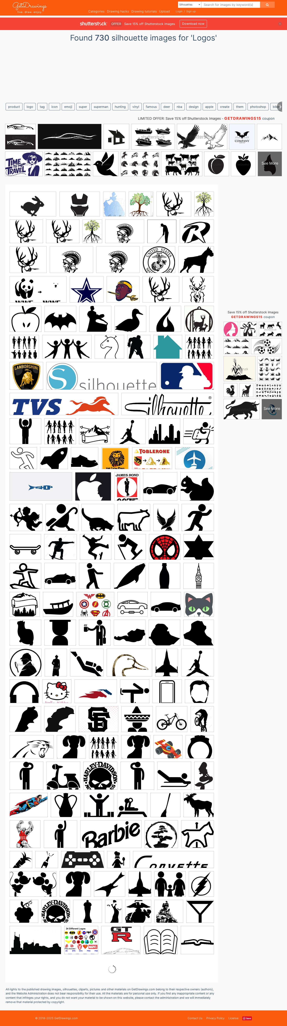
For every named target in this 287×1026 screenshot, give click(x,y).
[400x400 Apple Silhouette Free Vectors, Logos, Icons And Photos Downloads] (25, 321)
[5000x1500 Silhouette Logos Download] (168, 407)
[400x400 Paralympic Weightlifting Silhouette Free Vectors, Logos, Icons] (132, 808)
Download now (193, 24)
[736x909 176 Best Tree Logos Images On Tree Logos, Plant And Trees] (141, 207)
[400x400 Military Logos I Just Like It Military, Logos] (159, 262)
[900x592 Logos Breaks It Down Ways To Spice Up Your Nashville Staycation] (35, 943)
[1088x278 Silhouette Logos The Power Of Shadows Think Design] (64, 407)
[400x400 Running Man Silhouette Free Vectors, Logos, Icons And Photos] (23, 461)
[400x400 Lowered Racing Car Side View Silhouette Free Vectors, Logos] (160, 489)
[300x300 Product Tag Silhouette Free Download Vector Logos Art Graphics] (199, 349)
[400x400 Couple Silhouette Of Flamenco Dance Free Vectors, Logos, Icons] (95, 321)
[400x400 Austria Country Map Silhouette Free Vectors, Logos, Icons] (129, 635)
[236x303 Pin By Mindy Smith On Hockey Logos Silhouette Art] (138, 349)
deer (166, 107)
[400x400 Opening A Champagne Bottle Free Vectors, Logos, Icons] (47, 862)
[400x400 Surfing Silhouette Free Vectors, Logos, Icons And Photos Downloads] (25, 578)
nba (179, 107)
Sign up (191, 11)
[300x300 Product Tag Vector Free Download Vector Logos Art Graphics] (103, 749)
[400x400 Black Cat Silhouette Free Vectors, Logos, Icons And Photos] (98, 520)
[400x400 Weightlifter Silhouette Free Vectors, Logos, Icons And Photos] (99, 808)
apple (209, 107)
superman (101, 107)
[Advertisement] (143, 70)
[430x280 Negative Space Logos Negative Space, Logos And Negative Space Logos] (33, 207)
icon (54, 107)
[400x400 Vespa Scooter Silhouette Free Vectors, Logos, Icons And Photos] (63, 778)
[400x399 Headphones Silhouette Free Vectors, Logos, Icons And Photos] (24, 694)
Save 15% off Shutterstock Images (253, 312)
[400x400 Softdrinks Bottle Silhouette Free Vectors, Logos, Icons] (164, 578)
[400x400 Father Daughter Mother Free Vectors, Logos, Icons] (170, 886)
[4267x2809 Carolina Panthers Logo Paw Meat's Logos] (31, 749)
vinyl (135, 107)
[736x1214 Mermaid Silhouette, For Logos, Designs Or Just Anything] (204, 778)
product (14, 107)
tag (42, 107)
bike (276, 107)
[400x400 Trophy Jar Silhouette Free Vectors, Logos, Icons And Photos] (66, 808)
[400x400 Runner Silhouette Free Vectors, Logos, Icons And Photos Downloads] (198, 520)
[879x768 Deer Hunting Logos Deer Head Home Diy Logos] (62, 234)
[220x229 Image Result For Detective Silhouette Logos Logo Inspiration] (25, 665)
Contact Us (195, 1018)
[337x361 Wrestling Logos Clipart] (25, 836)
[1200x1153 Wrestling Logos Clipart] (199, 807)
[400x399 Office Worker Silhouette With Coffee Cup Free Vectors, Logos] (95, 635)
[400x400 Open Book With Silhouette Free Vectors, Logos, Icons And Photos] (160, 943)
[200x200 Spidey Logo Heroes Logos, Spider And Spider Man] (164, 549)
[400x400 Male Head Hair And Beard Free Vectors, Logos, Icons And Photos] (199, 694)
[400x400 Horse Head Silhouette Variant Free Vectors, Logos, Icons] (109, 349)
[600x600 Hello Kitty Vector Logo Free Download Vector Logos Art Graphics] (56, 694)
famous (151, 107)
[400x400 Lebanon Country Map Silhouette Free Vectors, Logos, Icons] (25, 721)
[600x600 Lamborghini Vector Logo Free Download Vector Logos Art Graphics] (26, 378)
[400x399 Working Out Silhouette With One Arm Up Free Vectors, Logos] (60, 836)
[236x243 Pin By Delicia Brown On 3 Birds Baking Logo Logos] (168, 349)
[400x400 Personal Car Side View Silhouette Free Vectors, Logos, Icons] (166, 607)
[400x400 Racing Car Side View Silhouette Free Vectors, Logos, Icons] (60, 578)
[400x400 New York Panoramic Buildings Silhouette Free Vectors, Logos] (164, 434)
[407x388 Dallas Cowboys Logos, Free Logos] (86, 292)
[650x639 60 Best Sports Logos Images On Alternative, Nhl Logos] (123, 292)
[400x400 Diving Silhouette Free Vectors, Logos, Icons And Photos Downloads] (86, 665)
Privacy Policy (215, 1018)
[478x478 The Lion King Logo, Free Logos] (115, 461)
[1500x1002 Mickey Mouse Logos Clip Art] (33, 886)
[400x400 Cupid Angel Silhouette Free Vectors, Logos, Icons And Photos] (26, 520)
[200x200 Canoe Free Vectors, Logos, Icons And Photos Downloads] (58, 607)
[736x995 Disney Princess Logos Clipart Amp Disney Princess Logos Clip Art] (114, 207)
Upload (164, 11)
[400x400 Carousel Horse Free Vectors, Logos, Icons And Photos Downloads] (197, 836)
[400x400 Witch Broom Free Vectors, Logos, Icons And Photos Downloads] (165, 808)
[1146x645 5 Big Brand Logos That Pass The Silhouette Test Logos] (38, 292)
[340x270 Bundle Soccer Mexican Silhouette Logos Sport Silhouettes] (98, 722)
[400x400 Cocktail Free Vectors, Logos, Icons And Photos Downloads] (200, 913)
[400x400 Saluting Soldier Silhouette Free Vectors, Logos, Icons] (26, 778)
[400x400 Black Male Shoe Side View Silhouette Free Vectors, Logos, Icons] (84, 461)
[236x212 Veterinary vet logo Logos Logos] (196, 262)
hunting (120, 107)
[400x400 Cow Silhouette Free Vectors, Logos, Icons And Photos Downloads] (134, 520)
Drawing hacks (118, 11)
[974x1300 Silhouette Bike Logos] (202, 721)
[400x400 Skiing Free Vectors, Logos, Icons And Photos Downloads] (130, 549)
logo (30, 107)
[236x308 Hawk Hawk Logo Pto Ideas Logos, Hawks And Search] (165, 520)
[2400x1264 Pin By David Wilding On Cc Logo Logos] (82, 862)
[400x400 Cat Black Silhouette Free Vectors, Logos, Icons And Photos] (25, 635)
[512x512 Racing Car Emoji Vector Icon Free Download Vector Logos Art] (168, 749)
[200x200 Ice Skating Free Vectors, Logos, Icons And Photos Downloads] (134, 694)
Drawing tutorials (144, 11)
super (83, 107)
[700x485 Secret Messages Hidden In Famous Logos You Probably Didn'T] (152, 461)
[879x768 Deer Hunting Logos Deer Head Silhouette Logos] (174, 207)
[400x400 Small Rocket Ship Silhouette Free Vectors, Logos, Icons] (54, 461)
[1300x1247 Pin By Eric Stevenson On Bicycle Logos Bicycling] (60, 549)
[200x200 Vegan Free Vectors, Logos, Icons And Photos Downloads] (24, 914)
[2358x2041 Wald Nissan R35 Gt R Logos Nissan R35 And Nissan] (121, 943)
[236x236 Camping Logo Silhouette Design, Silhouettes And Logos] (25, 607)
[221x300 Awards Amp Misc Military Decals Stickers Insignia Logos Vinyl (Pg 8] (139, 886)
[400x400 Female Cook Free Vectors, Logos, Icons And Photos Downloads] (118, 862)
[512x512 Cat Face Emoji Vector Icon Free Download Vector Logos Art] (199, 607)
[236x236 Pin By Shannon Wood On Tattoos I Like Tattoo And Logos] (130, 321)
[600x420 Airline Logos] (194, 460)
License (233, 1018)
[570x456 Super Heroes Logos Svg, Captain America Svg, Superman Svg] (95, 607)
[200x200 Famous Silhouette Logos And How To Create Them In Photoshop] (197, 665)
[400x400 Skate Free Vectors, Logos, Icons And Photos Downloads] (25, 549)
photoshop (258, 107)
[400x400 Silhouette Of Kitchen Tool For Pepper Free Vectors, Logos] (87, 914)
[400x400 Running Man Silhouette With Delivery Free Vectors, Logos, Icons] (199, 433)
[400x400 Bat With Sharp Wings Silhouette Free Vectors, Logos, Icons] (60, 321)
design (194, 107)
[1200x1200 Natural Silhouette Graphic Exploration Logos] (129, 434)
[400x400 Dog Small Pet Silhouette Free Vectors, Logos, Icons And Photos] (71, 749)
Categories (96, 11)
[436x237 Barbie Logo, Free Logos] (110, 837)
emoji (68, 107)
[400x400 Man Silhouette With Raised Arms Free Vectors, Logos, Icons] (25, 434)
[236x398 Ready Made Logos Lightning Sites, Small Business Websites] (113, 914)
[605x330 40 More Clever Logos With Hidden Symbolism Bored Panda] (41, 489)
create (224, 107)
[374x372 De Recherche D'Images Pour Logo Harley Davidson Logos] (100, 778)
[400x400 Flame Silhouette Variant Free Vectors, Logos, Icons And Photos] (165, 321)
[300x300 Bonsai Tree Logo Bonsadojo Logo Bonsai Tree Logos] (161, 836)
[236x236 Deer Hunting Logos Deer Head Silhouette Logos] (198, 291)
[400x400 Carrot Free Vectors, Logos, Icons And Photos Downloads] (21, 862)
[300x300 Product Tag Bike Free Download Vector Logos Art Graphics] (171, 721)
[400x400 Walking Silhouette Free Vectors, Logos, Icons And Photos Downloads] (95, 578)
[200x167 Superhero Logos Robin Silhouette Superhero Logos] (197, 234)
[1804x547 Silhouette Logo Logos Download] (101, 378)
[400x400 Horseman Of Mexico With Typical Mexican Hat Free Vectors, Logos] (137, 721)
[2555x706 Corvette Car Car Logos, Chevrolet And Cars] (173, 862)
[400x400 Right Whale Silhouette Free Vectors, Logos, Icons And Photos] (129, 578)
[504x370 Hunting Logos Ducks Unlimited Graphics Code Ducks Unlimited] (129, 665)
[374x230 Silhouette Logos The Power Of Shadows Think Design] (187, 378)
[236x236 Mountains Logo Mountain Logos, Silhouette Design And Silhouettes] (95, 434)
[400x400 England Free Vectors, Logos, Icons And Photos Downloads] (199, 578)
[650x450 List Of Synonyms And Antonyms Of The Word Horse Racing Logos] (96, 694)
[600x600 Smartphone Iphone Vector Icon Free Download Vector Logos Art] (167, 694)
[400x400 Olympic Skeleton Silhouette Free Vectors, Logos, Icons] (174, 778)
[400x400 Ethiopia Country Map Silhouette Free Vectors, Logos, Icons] (164, 635)
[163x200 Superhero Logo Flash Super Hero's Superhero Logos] (201, 886)
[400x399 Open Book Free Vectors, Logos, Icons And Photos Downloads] (197, 942)
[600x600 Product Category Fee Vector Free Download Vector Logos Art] (24, 349)
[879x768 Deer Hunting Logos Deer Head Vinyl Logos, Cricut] (26, 234)
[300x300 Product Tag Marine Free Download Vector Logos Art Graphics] (169, 914)
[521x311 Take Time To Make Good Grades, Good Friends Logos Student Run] (66, 349)
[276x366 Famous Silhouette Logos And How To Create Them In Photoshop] (127, 489)
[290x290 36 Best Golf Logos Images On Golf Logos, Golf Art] (161, 234)
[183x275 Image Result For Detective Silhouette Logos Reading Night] (56, 665)
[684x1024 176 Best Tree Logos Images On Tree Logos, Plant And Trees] (204, 206)
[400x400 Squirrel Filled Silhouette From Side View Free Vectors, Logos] (197, 489)
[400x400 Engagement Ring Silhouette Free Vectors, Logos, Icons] (200, 749)
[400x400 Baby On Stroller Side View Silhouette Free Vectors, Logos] (62, 520)
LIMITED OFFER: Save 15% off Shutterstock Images (179, 118)
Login (179, 11)
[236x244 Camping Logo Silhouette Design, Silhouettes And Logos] (199, 321)
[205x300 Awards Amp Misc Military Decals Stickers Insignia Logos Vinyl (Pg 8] (166, 665)
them (239, 107)
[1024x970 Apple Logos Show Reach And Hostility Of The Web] (93, 489)
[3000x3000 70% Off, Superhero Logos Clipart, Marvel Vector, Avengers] (81, 943)
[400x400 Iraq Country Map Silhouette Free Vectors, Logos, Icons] (199, 635)
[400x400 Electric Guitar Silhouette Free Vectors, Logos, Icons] (109, 886)
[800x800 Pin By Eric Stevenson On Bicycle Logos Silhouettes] (95, 549)
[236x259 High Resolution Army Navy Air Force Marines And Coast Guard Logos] (138, 914)
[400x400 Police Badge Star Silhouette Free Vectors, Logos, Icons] (199, 549)
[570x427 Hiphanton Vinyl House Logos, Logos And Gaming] (80, 207)
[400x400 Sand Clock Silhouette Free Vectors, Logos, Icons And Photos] (60, 635)
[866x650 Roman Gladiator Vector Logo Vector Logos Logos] (124, 234)
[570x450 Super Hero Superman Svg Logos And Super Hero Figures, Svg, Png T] (28, 808)
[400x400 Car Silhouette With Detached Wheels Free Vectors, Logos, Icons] (132, 607)
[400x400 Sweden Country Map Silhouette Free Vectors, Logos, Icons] (59, 721)
